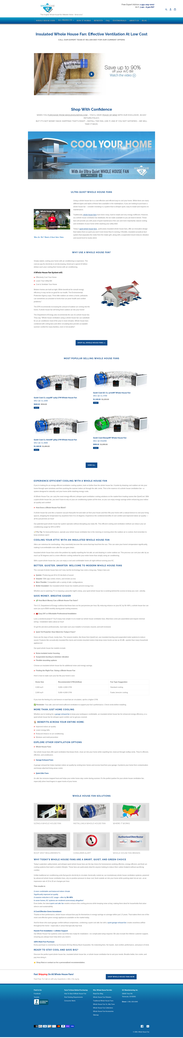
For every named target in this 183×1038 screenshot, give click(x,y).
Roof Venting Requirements (73, 997)
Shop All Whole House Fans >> (91, 343)
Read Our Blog (98, 993)
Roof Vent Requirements (47, 853)
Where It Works (121, 823)
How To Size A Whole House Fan (75, 993)
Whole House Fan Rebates (102, 997)
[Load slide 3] (91, 175)
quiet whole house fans (88, 229)
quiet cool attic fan (57, 903)
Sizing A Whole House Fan (47, 823)
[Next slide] (95, 175)
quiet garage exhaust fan (117, 923)
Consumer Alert (82, 853)
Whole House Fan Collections (103, 1008)
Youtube (36, 997)
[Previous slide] (83, 175)
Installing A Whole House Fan (89, 823)
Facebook (37, 993)
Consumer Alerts (69, 1001)
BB (41, 1002)
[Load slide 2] (89, 175)
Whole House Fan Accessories (103, 1011)
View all (91, 465)
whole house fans (89, 215)
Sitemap (96, 1015)
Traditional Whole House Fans (103, 1001)
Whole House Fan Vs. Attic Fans (104, 1004)
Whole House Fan (143, 1032)
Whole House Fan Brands (126, 853)
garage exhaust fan (62, 714)
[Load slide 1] (87, 175)
